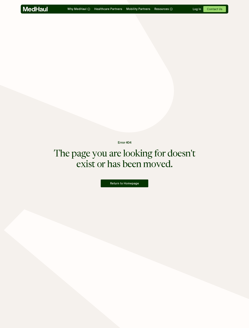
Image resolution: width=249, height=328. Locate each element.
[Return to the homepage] (35, 9)
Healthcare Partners (108, 9)
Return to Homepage (124, 183)
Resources (161, 9)
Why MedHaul (76, 9)
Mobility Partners (138, 9)
